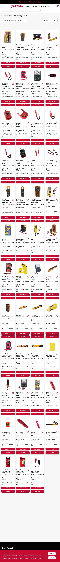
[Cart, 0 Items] (57, 6)
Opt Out (52, 557)
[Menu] (3, 7)
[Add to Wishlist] (13, 45)
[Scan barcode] (43, 10)
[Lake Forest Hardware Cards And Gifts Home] (17, 6)
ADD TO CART (8, 62)
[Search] (40, 10)
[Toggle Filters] (58, 20)
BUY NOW (8, 66)
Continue (51, 553)
